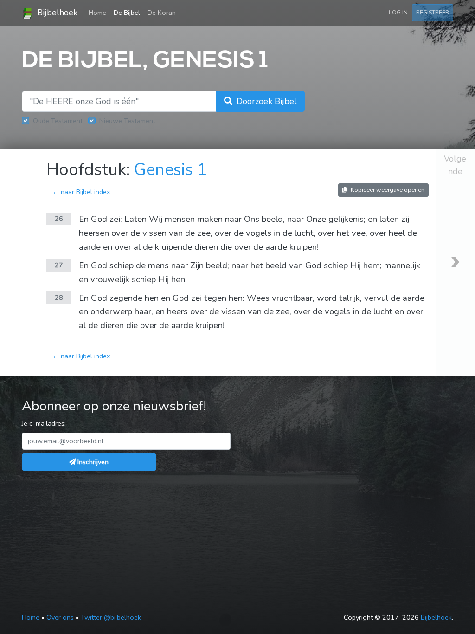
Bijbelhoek (56, 12)
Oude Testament (58, 120)
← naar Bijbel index (81, 191)
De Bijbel (127, 12)
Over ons (60, 617)
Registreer (432, 12)
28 (59, 297)
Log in (398, 12)
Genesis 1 (170, 169)
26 (59, 218)
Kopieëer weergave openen (386, 190)
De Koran (162, 12)
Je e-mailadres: (44, 423)
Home (99, 12)
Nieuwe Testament (127, 120)
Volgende (455, 165)
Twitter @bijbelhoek (111, 617)
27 (59, 265)
